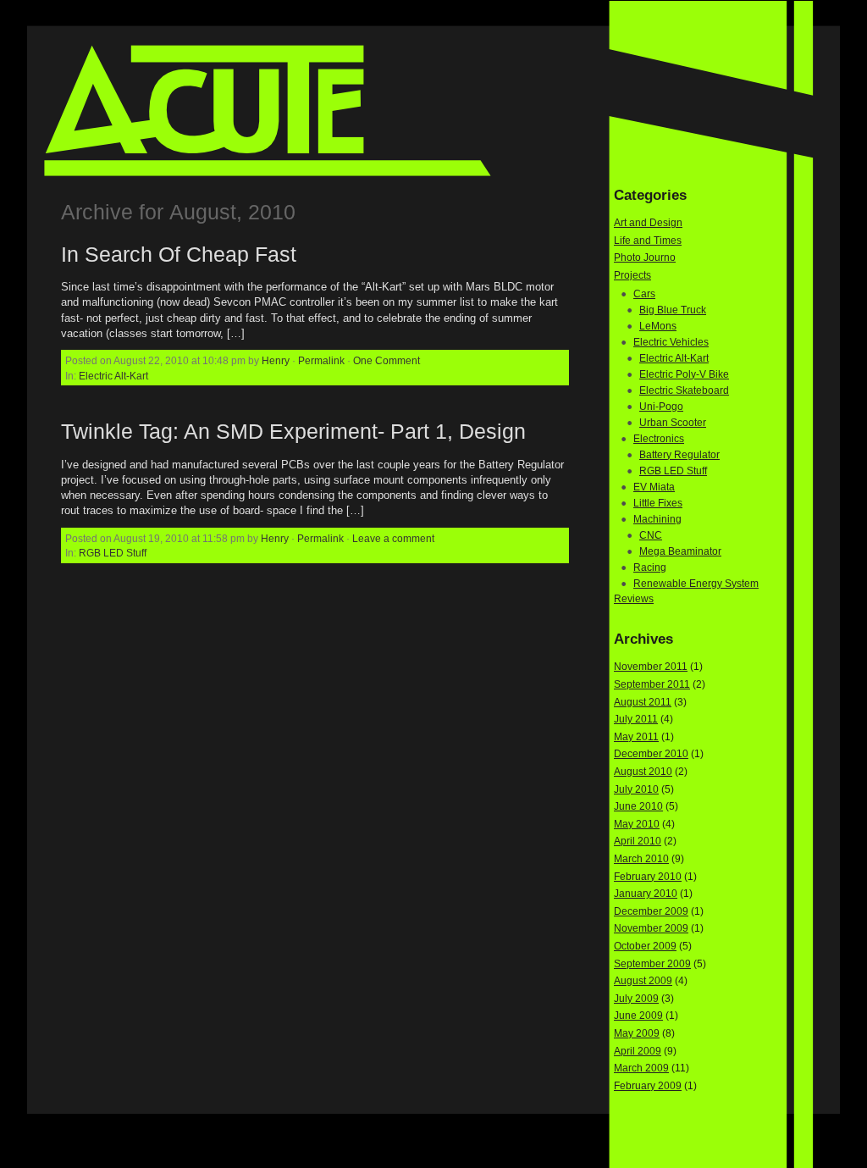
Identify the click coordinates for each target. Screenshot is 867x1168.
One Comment (386, 360)
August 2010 (643, 772)
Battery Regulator (679, 455)
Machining (657, 519)
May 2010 (637, 824)
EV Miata (654, 487)
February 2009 (648, 1086)
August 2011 (642, 702)
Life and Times (648, 240)
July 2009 (636, 999)
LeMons (657, 326)
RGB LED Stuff (112, 552)
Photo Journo (645, 257)
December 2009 (651, 911)
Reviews (634, 599)
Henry (276, 360)
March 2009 (641, 1068)
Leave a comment (393, 538)
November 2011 (651, 667)
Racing (649, 567)
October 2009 (645, 946)
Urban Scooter (672, 423)
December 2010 (651, 754)
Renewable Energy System (696, 584)
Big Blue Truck (672, 310)
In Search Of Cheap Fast (178, 254)
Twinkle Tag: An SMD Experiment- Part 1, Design (293, 431)
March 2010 (641, 859)
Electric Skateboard (684, 390)
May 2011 (636, 737)
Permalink (321, 360)
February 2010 (648, 877)
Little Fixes (657, 503)
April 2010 (637, 841)
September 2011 (652, 684)
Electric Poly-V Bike (684, 374)
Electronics (658, 439)
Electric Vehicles (671, 342)
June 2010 (638, 806)
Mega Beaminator (680, 551)
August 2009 (643, 981)
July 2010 (636, 789)
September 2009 (652, 964)
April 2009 (637, 1051)
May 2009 (637, 1033)
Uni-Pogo (661, 406)
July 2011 (636, 719)
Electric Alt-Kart (113, 375)
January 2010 (645, 894)
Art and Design (648, 223)
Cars (644, 294)
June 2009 (638, 1015)
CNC (650, 535)
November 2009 (651, 928)
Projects (632, 275)
